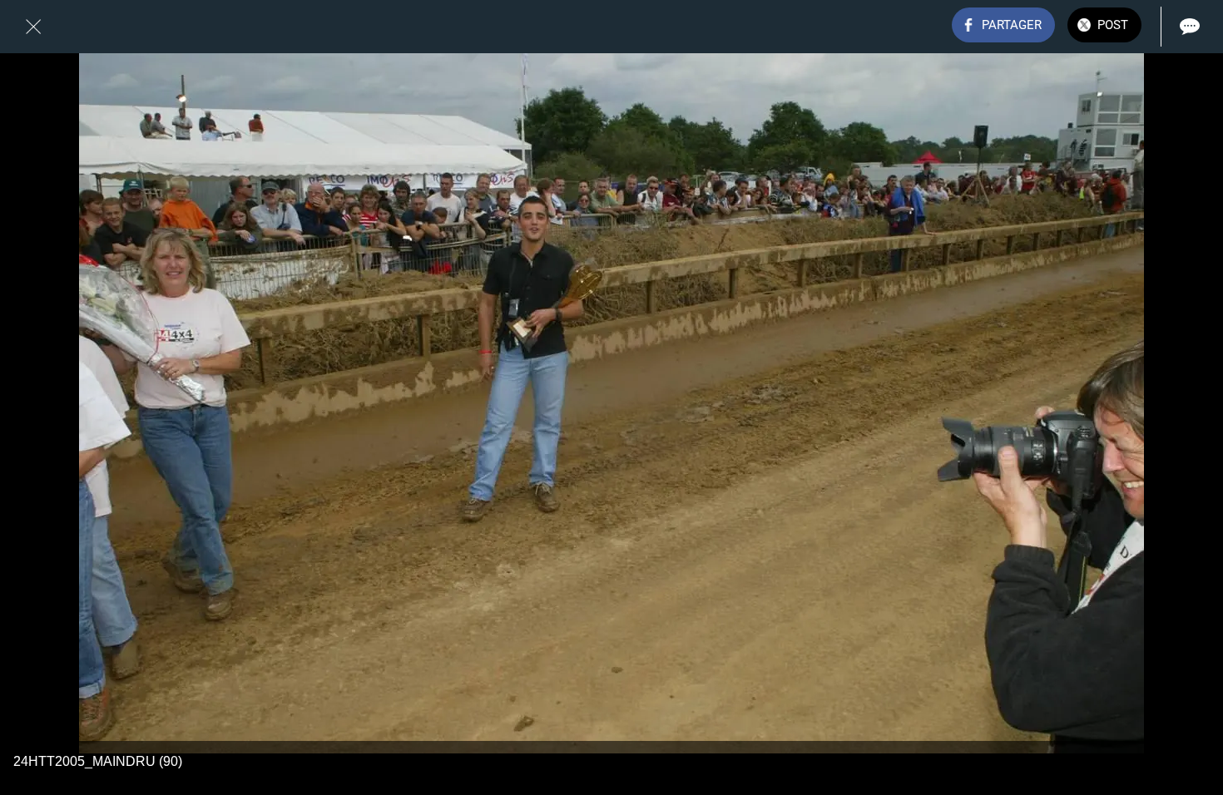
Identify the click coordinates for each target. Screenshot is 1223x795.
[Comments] (1190, 27)
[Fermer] (33, 27)
